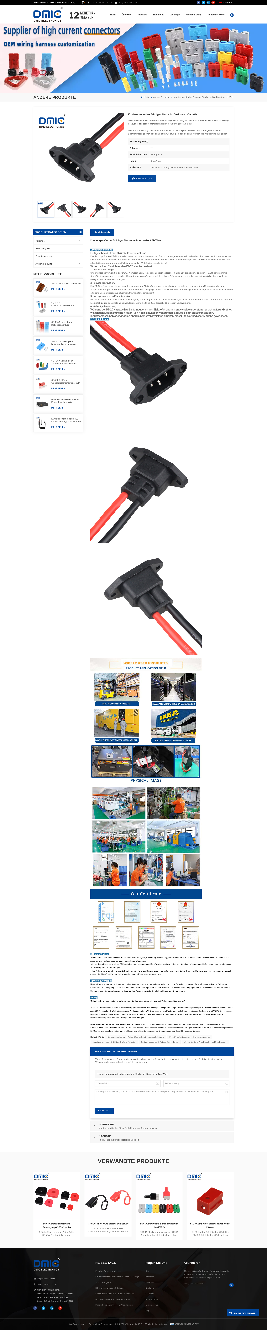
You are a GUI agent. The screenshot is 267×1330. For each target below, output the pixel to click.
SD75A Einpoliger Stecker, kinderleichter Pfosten (108, 1225)
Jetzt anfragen (144, 178)
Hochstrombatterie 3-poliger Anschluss (112, 1299)
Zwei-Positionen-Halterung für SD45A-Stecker (210, 1225)
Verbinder (40, 241)
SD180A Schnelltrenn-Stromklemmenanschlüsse (64, 362)
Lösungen (175, 14)
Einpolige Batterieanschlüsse (108, 1271)
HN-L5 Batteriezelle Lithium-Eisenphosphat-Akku (65, 401)
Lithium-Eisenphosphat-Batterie (109, 1288)
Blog (147, 1310)
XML (116, 1324)
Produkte (142, 14)
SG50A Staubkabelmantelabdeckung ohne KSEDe (57, 1225)
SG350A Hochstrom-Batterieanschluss (62, 323)
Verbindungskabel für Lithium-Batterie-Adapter (114, 1042)
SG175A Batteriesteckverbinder (62, 304)
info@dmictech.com (128, 2)
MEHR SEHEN (58, 289)
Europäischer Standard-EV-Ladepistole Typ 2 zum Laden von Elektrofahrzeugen (66, 420)
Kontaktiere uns (216, 14)
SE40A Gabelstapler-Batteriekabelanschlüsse (63, 343)
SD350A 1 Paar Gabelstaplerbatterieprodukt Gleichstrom (65, 381)
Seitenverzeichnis (80, 1324)
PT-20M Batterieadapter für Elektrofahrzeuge (189, 1037)
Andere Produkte (161, 97)
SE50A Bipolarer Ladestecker (66, 283)
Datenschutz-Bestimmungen (101, 1324)
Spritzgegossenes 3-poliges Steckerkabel (159, 1042)
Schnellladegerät (103, 1282)
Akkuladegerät (42, 248)
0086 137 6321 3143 (102, 2)
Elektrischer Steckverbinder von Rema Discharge (117, 1277)
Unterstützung (194, 14)
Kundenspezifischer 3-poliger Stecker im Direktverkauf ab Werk (135, 1037)
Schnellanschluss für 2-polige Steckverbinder (115, 1294)
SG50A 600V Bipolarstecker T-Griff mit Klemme (159, 1225)
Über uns (127, 14)
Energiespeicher (43, 256)
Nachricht (158, 14)
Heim (113, 14)
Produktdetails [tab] (102, 232)
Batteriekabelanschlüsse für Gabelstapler (114, 1305)
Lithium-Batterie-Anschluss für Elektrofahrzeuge (205, 1042)
